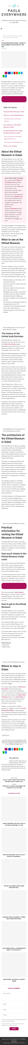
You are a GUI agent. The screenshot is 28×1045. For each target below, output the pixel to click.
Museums (6, 735)
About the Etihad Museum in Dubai (13, 111)
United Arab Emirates (10, 344)
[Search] (26, 29)
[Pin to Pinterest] (14, 73)
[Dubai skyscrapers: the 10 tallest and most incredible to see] (14, 840)
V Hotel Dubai (19, 697)
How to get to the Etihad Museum (13, 142)
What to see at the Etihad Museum (13, 115)
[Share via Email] (6, 76)
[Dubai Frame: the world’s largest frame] (14, 964)
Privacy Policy (14, 1040)
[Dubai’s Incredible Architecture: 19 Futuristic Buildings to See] (14, 808)
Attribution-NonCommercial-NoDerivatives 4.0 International (14, 1042)
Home (4, 36)
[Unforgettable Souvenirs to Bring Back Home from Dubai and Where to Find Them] (14, 902)
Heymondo (14, 208)
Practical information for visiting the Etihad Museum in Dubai (12, 132)
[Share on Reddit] (17, 73)
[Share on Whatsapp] (19, 73)
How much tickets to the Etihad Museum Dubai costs (12, 138)
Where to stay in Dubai (10, 146)
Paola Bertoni (13, 758)
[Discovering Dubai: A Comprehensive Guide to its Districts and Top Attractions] (14, 933)
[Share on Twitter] (12, 73)
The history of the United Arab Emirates (12, 120)
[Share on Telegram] (22, 73)
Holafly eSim (18, 196)
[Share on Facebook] (9, 73)
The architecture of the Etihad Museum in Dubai (12, 126)
